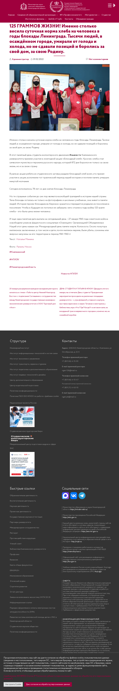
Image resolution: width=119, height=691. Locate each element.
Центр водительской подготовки (24, 385)
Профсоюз (14, 554)
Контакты (69, 19)
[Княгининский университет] (55, 6)
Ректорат (14, 533)
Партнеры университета (20, 522)
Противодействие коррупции (22, 538)
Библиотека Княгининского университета (28, 549)
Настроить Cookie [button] (13, 684)
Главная (11, 15)
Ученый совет (16, 543)
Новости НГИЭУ (69, 273)
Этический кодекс (18, 581)
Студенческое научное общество (24, 626)
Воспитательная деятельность (23, 501)
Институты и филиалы (34, 19)
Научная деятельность (19, 506)
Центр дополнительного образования (26, 380)
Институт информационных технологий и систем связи (34, 353)
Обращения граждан (85, 19)
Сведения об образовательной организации (36, 15)
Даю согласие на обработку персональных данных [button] (48, 684)
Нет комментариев (98, 59)
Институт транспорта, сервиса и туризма (28, 364)
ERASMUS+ (14, 570)
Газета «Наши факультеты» (21, 565)
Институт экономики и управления (25, 358)
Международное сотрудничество (24, 527)
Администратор (20, 59)
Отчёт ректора (16, 592)
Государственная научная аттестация (26, 517)
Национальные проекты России (23, 403)
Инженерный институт (19, 348)
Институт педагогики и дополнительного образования (33, 369)
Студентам (106, 15)
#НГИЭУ (14, 259)
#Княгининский (17, 252)
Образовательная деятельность (23, 495)
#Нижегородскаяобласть (22, 267)
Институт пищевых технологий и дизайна (28, 375)
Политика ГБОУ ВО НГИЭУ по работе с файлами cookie (34, 396)
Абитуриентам (91, 15)
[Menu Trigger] (110, 5)
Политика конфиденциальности (23, 391)
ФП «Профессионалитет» (71, 15)
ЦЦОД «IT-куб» (55, 19)
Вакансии (14, 559)
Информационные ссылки (21, 602)
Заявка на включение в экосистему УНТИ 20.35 (30, 597)
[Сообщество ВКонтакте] (73, 495)
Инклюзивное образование (22, 576)
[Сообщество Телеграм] (82, 495)
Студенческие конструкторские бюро (26, 431)
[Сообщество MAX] (65, 495)
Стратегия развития (18, 586)
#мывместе (75, 155)
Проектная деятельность (20, 511)
